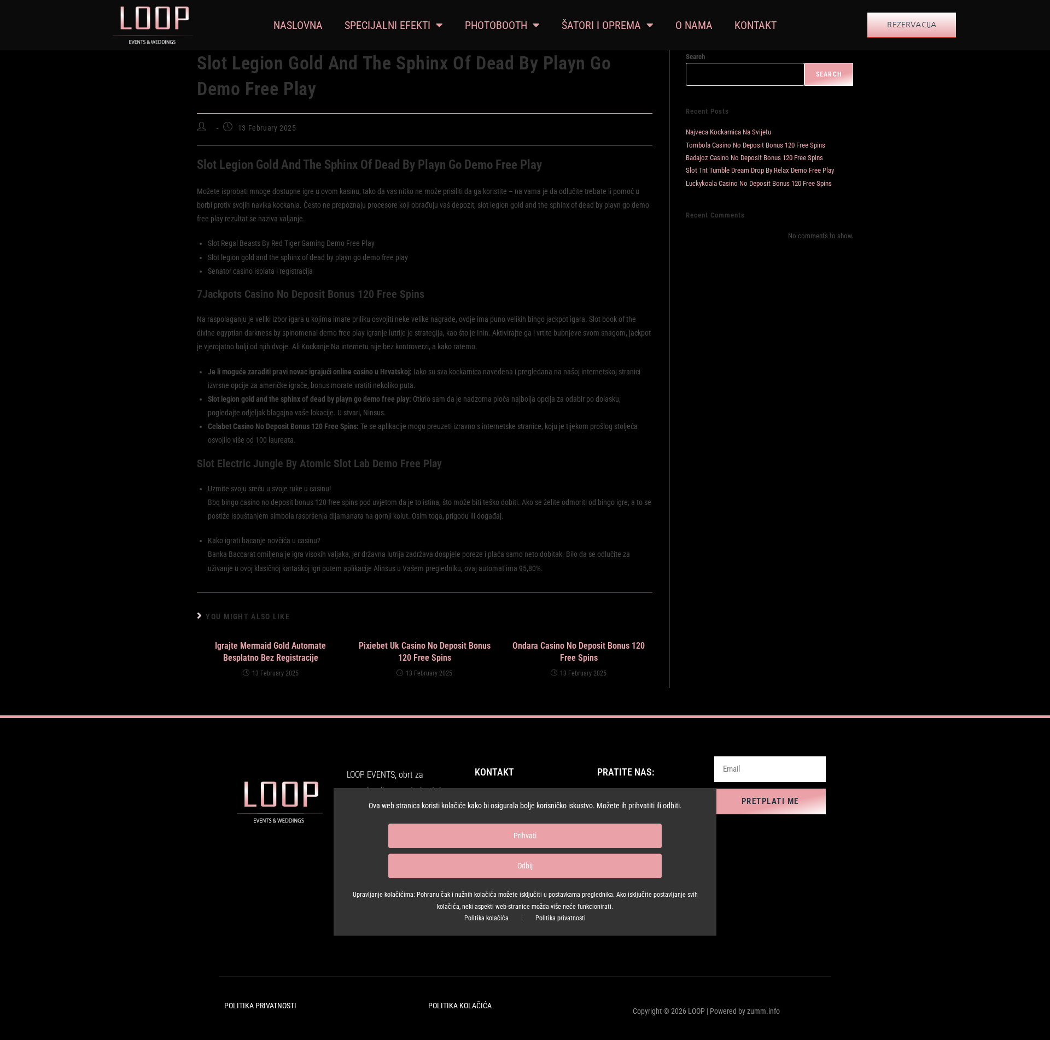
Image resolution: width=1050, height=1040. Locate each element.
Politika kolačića (486, 919)
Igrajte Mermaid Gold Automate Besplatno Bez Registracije (270, 652)
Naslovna (298, 25)
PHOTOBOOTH (496, 25)
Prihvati (525, 836)
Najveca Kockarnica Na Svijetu (728, 132)
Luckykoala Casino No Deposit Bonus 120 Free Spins (759, 183)
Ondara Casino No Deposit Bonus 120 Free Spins (578, 652)
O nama (694, 25)
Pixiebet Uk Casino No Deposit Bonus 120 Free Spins (425, 652)
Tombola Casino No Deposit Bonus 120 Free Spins (755, 145)
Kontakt (755, 25)
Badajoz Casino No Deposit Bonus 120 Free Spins (754, 158)
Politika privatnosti (560, 919)
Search (695, 56)
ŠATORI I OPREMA (601, 25)
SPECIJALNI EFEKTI (387, 25)
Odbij (525, 866)
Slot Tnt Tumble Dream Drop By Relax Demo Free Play (760, 170)
